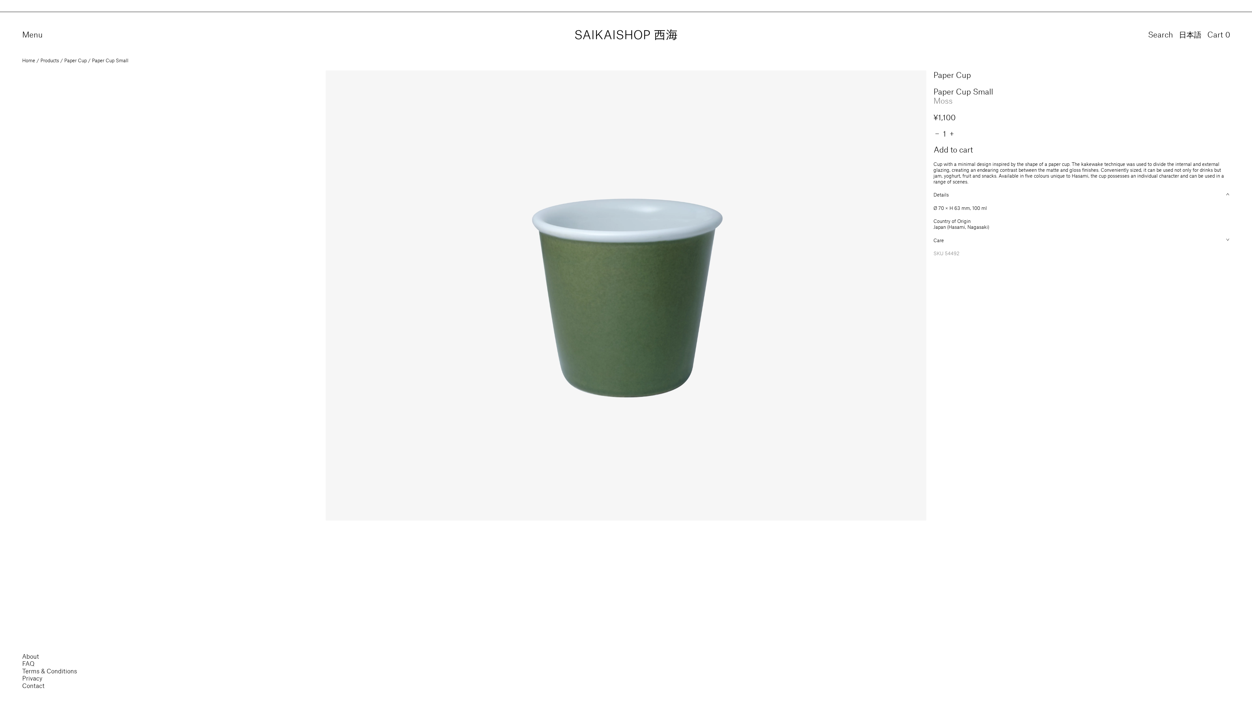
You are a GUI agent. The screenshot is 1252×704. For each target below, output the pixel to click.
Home (28, 60)
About (30, 656)
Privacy (32, 678)
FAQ (28, 663)
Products (49, 60)
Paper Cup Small (110, 60)
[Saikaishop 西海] (626, 35)
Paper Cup (75, 60)
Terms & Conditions (49, 671)
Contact (33, 685)
